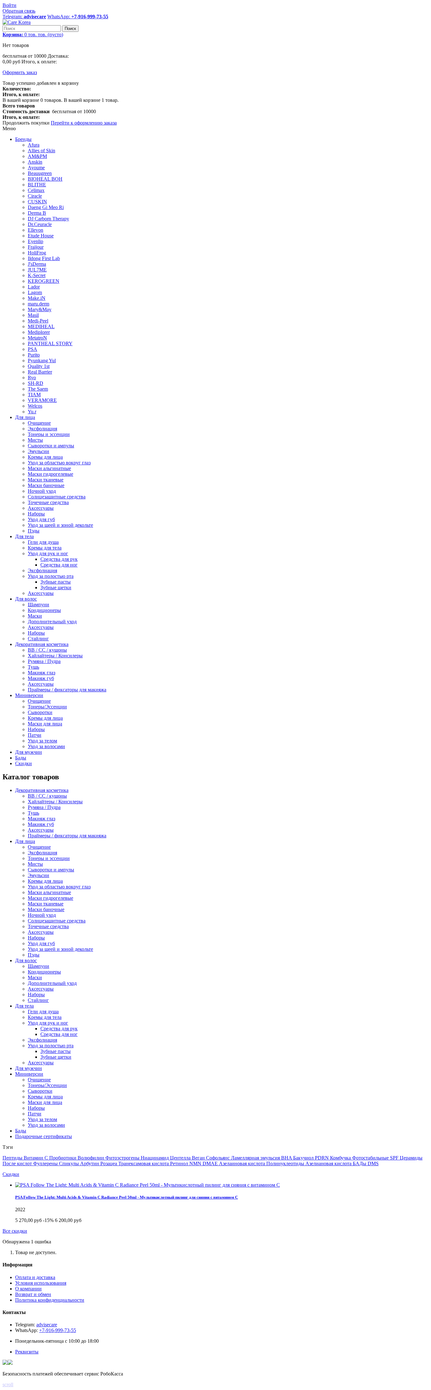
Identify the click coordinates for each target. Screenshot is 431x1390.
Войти (9, 5)
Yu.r (32, 411)
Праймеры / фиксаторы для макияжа (67, 835)
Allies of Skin (41, 150)
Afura (33, 145)
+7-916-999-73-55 (57, 1330)
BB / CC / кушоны (47, 796)
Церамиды (411, 1157)
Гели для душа (43, 1011)
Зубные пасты (55, 1051)
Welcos (35, 406)
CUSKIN (37, 201)
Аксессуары (41, 830)
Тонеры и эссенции (49, 858)
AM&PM (37, 156)
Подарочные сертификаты (43, 1136)
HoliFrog (37, 252)
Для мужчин (28, 1068)
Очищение (39, 847)
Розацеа (109, 1163)
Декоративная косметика (41, 790)
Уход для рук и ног (48, 1023)
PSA (32, 349)
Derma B (37, 213)
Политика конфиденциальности (49, 1300)
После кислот (18, 1163)
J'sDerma (37, 264)
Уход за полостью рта (51, 1045)
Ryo (32, 377)
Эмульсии (38, 875)
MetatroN (37, 337)
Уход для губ (41, 943)
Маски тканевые (45, 903)
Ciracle (35, 196)
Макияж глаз (41, 818)
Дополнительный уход (52, 983)
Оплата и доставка (35, 1277)
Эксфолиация (42, 852)
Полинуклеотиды (285, 1163)
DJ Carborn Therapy (48, 218)
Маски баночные (46, 909)
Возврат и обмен (33, 1294)
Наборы (36, 937)
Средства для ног (59, 1034)
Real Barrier (40, 372)
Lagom (35, 292)
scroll (8, 1384)
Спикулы (69, 1163)
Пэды (33, 954)
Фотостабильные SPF (376, 1157)
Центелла (181, 1157)
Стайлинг (38, 1000)
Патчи (34, 1113)
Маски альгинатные (49, 892)
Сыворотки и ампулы (51, 869)
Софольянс (218, 1157)
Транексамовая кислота (144, 1163)
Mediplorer (39, 332)
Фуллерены (46, 1163)
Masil (33, 315)
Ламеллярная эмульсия (256, 1157)
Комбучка (341, 1157)
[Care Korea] (17, 22)
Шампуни (38, 966)
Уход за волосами (46, 1125)
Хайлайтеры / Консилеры (55, 801)
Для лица (25, 841)
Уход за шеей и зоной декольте (60, 949)
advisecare (46, 1324)
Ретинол (179, 1163)
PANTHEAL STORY (50, 343)
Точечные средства (48, 926)
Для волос (26, 960)
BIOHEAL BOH (45, 179)
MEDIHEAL (41, 326)
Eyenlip (35, 241)
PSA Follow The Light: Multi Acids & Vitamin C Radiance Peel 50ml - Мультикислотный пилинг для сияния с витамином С (126, 1197)
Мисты (35, 864)
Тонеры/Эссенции (47, 1085)
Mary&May (39, 309)
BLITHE (37, 184)
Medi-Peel (38, 320)
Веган (199, 1157)
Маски (35, 977)
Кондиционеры (44, 971)
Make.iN (36, 298)
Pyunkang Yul (42, 360)
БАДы (360, 1163)
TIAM (34, 394)
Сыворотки (40, 1091)
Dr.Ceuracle (40, 224)
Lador (34, 286)
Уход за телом (42, 1119)
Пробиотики (63, 1157)
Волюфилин (91, 1157)
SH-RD (35, 383)
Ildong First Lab (44, 258)
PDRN (322, 1157)
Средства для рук (59, 1028)
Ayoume (36, 167)
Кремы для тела (45, 1017)
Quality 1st (39, 366)
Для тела (24, 1006)
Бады (20, 1130)
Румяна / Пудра (44, 807)
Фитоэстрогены (123, 1157)
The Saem (38, 389)
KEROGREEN (43, 281)
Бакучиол (304, 1157)
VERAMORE (42, 400)
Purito (34, 355)
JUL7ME (37, 269)
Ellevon (35, 230)
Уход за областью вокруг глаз (59, 886)
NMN (196, 1163)
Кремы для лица (45, 881)
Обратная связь (19, 11)
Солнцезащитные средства (57, 920)
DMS (373, 1163)
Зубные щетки (55, 1057)
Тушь (33, 813)
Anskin (35, 162)
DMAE (211, 1163)
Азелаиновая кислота (242, 1163)
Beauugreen (40, 173)
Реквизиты (26, 1351)
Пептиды (13, 1157)
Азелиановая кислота (329, 1163)
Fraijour (36, 247)
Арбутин (90, 1163)
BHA (287, 1157)
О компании (28, 1288)
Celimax (36, 190)
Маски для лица (45, 1102)
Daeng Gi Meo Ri (46, 207)
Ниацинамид (155, 1157)
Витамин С (36, 1157)
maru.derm (38, 303)
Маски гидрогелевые (50, 898)
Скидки (11, 1174)
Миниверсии (29, 1074)
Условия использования (40, 1283)
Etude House (41, 235)
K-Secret (36, 275)
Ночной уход (42, 915)
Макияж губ (41, 824)
